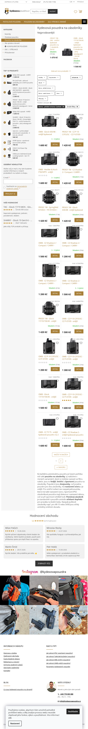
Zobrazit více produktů (59, 71)
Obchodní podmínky (11, 668)
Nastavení (15, 723)
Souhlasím (73, 711)
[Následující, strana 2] (61, 461)
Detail (55, 144)
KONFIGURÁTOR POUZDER (17, 46)
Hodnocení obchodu (44, 516)
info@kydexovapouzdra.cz (70, 701)
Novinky (8, 34)
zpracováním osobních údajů (16, 187)
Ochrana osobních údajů (13, 665)
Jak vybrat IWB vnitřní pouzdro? (58, 660)
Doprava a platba (11, 2)
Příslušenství (9, 52)
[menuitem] (11, 22)
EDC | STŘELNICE (11, 49)
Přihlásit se (10, 194)
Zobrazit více (44, 563)
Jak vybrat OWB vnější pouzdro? (58, 663)
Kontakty (7, 670)
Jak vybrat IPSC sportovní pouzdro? (59, 653)
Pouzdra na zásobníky (13, 40)
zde (9, 717)
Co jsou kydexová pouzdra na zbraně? (18, 689)
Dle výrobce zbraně (12, 43)
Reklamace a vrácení (11, 662)
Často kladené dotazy (12, 659)
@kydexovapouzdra (53, 572)
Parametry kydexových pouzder (58, 666)
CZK (71, 2)
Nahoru (61, 467)
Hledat (53, 11)
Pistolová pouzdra (11, 37)
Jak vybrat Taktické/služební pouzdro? (60, 656)
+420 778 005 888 (66, 694)
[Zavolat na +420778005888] (42, 2)
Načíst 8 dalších (61, 454)
